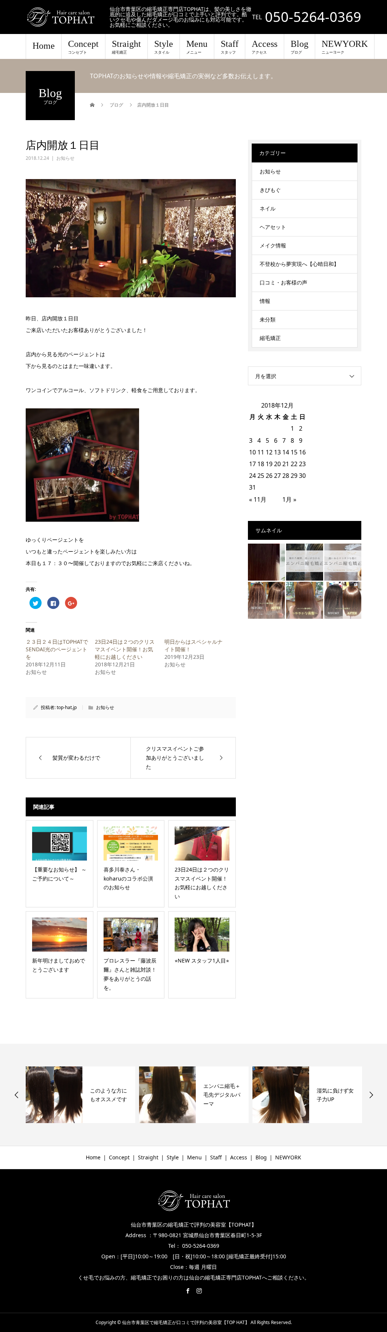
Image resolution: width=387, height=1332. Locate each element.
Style (163, 47)
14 (285, 452)
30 (302, 475)
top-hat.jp (67, 707)
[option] (80, 1094)
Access (264, 47)
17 (252, 464)
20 (277, 464)
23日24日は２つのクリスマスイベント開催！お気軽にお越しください (125, 649)
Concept (83, 47)
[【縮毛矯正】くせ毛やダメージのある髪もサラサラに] (266, 600)
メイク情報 (273, 245)
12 (269, 452)
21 (285, 464)
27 (277, 475)
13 (277, 452)
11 (260, 452)
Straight (126, 47)
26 (269, 475)
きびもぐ (270, 189)
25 (260, 475)
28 (285, 475)
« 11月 (257, 499)
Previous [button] (16, 1095)
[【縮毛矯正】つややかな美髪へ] (304, 600)
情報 (265, 300)
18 (260, 464)
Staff (229, 47)
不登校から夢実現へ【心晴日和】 (299, 263)
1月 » (289, 499)
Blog (299, 47)
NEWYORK (345, 47)
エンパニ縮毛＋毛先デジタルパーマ (108, 1095)
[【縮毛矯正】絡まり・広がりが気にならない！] (342, 600)
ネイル (268, 208)
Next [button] (371, 1095)
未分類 (268, 319)
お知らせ (65, 158)
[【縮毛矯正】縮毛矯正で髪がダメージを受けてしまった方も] (266, 562)
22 (294, 464)
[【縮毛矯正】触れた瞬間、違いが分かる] (304, 562)
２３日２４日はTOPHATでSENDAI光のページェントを (57, 649)
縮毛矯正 (270, 337)
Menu (196, 47)
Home (44, 46)
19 (269, 464)
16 (302, 452)
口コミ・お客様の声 (283, 282)
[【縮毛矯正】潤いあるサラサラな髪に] (342, 562)
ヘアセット (273, 226)
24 (252, 475)
